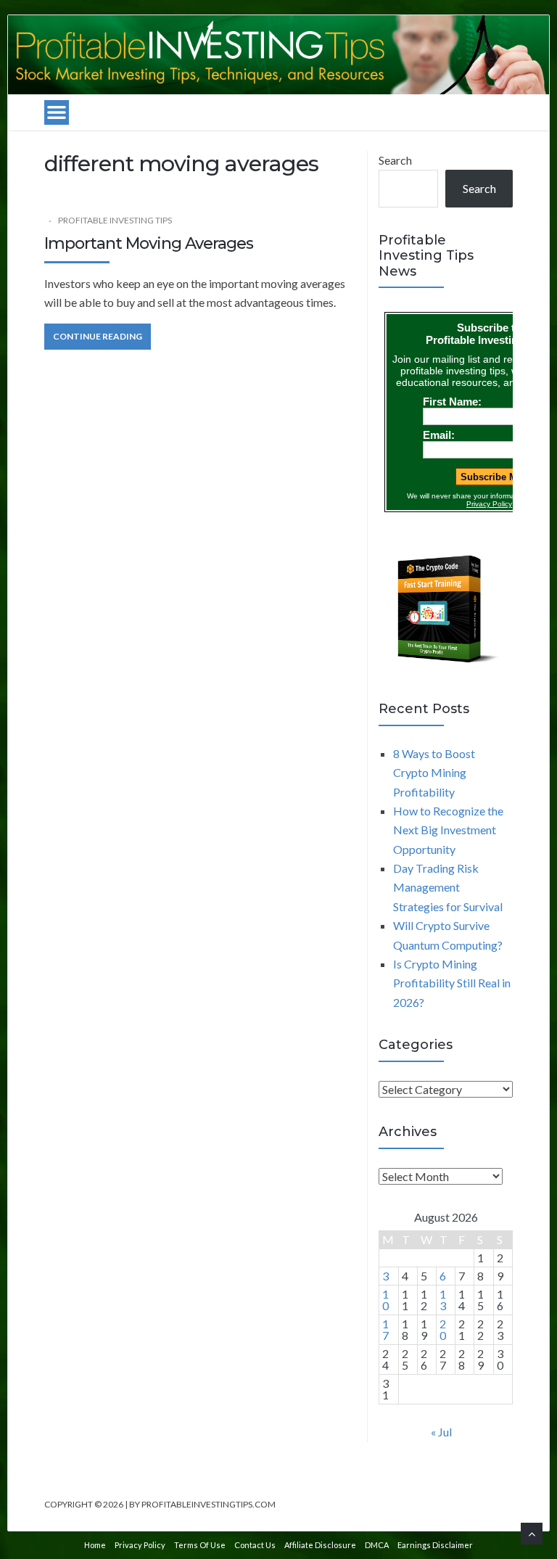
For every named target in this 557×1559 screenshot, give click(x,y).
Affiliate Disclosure (320, 1545)
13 (443, 1299)
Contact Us (255, 1545)
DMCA (377, 1545)
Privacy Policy (140, 1545)
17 (385, 1329)
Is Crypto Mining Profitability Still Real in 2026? (452, 983)
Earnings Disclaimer (435, 1545)
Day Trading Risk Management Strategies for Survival (448, 887)
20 (443, 1329)
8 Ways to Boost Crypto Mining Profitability (434, 772)
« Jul (441, 1432)
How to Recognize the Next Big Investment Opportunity (448, 830)
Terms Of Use (200, 1545)
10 (385, 1299)
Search (395, 160)
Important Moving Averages (148, 243)
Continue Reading (97, 336)
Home (95, 1545)
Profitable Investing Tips (115, 220)
